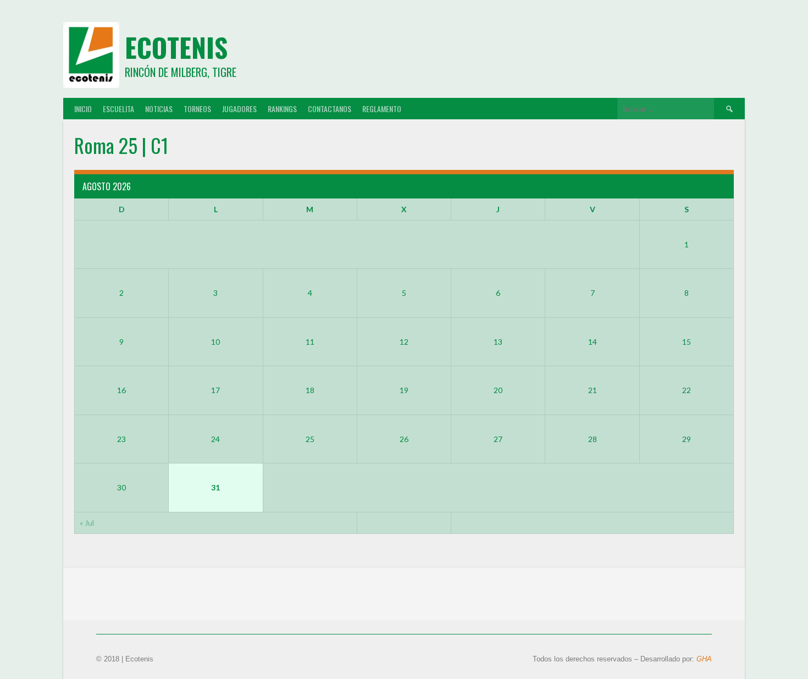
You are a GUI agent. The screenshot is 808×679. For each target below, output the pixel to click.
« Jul (87, 522)
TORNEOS (197, 108)
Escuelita (118, 108)
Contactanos (329, 108)
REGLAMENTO (381, 108)
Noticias (159, 108)
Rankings (282, 108)
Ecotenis (176, 47)
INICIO (83, 108)
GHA (704, 659)
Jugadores (239, 108)
